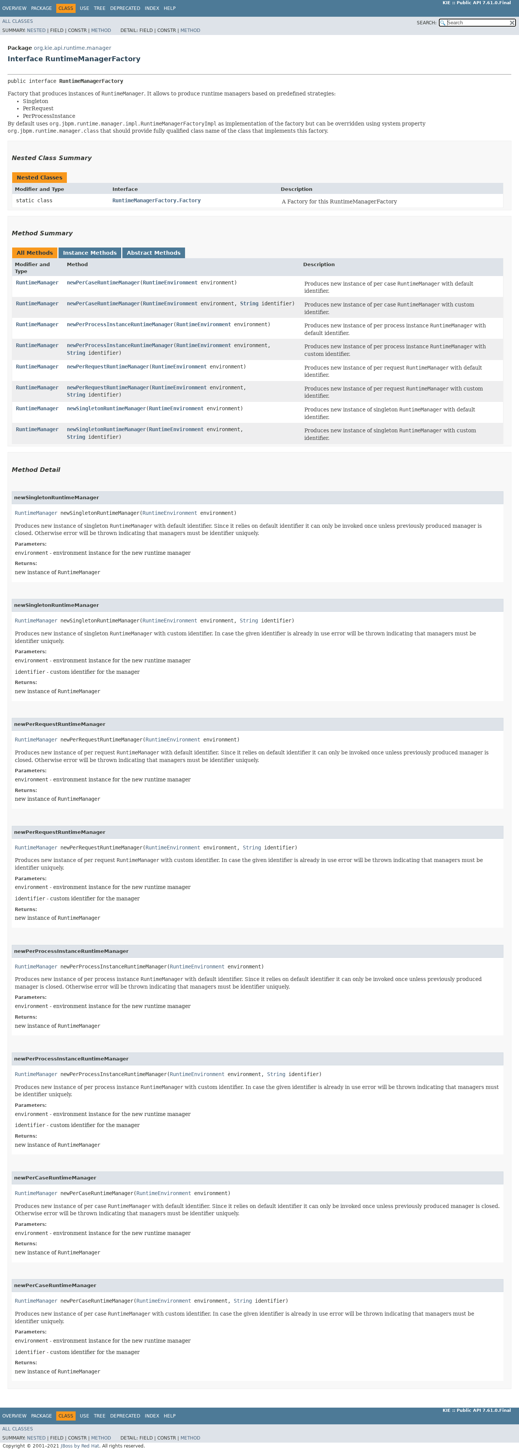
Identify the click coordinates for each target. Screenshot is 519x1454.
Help (170, 8)
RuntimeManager (37, 282)
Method (101, 30)
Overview (14, 8)
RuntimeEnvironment (170, 282)
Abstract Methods (153, 253)
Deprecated (125, 8)
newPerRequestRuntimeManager (108, 367)
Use (84, 8)
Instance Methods (90, 253)
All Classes (17, 21)
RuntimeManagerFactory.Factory (156, 200)
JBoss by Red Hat (80, 1446)
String (249, 303)
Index (152, 8)
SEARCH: (427, 22)
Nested (36, 30)
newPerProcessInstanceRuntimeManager (120, 324)
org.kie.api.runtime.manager (72, 48)
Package (41, 8)
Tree (100, 8)
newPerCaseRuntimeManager (103, 282)
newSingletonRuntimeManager (106, 408)
